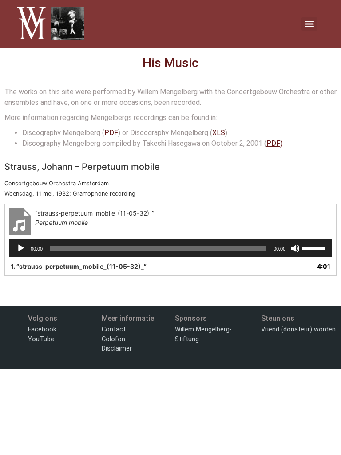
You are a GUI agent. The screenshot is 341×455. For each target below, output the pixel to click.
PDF (111, 132)
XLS (218, 132)
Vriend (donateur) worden (298, 329)
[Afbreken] (295, 248)
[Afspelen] (20, 248)
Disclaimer (117, 348)
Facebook (42, 329)
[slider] (314, 247)
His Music (170, 63)
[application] (170, 248)
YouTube (41, 339)
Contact (114, 329)
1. (79, 266)
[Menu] (309, 24)
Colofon (113, 339)
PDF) (274, 143)
